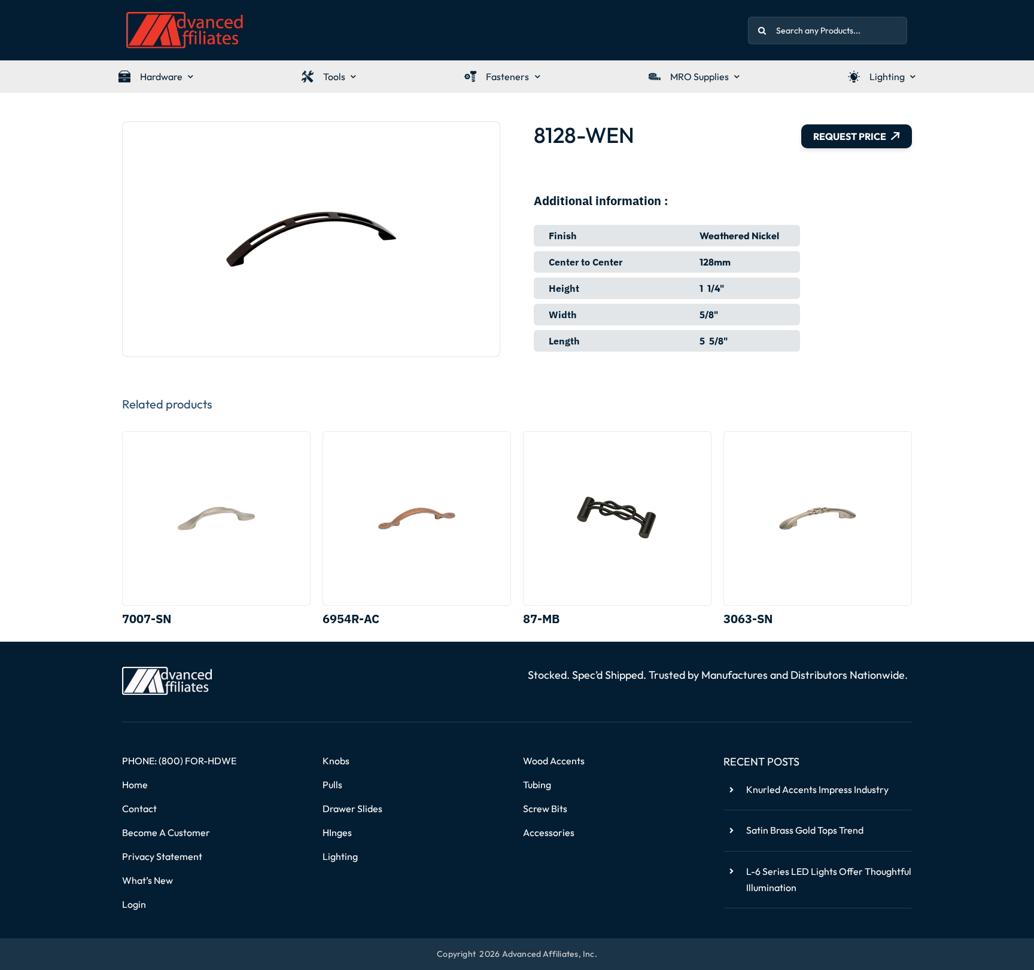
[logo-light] (167, 672)
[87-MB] (617, 518)
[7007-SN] (216, 518)
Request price (849, 136)
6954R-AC (351, 619)
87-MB (541, 619)
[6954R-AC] (417, 518)
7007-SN (146, 619)
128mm (715, 262)
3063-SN (748, 619)
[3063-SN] (817, 518)
